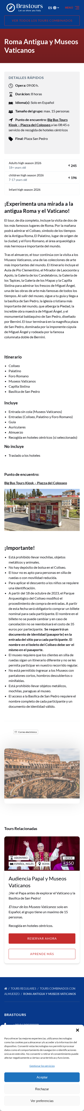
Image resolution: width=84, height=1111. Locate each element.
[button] (77, 1030)
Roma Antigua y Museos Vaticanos (49, 994)
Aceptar (42, 1077)
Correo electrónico (27, 732)
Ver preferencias (42, 1101)
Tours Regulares (24, 988)
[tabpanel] (42, 773)
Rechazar (42, 1089)
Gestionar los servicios (42, 1065)
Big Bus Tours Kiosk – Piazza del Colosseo (35, 483)
